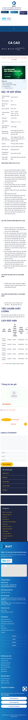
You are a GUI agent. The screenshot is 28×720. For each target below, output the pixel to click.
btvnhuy (7, 404)
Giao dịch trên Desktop (14, 706)
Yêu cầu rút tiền (4, 660)
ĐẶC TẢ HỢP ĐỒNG (7, 83)
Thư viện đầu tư (7, 533)
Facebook (14, 636)
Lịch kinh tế (6, 519)
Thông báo (5, 531)
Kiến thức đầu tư (7, 514)
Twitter (14, 639)
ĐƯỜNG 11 (5, 490)
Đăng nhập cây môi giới (23, 13)
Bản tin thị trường (7, 512)
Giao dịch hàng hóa (5, 678)
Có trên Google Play (14, 702)
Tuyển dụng (4, 628)
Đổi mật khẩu (4, 671)
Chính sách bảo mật (5, 619)
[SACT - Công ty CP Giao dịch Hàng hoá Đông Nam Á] (25, 689)
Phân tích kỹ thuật (7, 529)
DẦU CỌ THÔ (6, 473)
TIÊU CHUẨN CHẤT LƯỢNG (9, 84)
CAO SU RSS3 (15, 419)
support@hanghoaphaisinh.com (8, 586)
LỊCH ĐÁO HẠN (6, 86)
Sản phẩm (10, 57)
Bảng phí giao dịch (5, 665)
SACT (4, 363)
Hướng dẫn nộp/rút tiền (6, 658)
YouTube (14, 642)
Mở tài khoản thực (14, 12)
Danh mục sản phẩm (5, 667)
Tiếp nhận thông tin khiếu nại (7, 630)
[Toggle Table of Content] (23, 81)
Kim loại (5, 517)
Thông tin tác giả (8, 88)
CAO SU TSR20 (6, 485)
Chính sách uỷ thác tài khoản (7, 623)
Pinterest (14, 645)
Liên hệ (2, 626)
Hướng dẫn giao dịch (5, 662)
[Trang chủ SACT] (6, 547)
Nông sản (5, 524)
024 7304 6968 (5, 585)
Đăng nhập (5, 12)
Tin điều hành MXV (8, 536)
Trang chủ (3, 57)
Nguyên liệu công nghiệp (20, 57)
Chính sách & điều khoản (7, 621)
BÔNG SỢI (13, 424)
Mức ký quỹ (3, 669)
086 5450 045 (13, 585)
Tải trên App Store (14, 698)
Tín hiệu (5, 538)
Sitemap (3, 632)
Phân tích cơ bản (7, 526)
